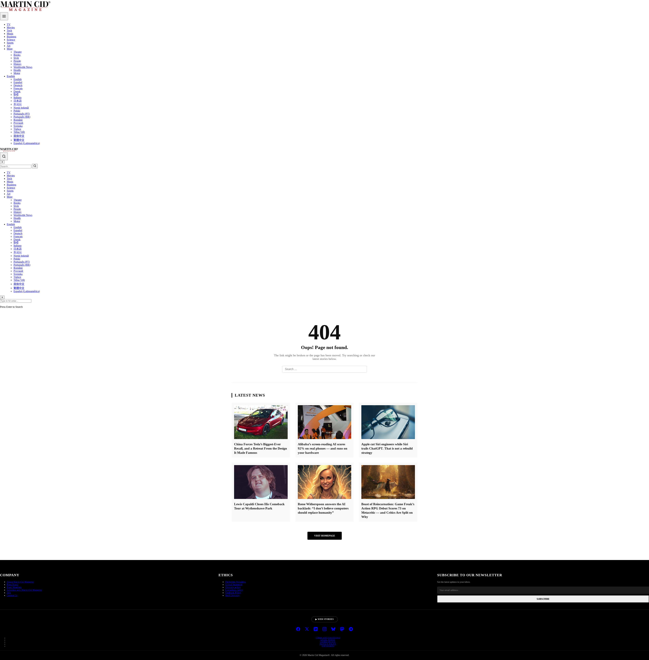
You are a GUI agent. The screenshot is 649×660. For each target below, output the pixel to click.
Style (16, 58)
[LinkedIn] (316, 629)
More (10, 48)
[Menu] (4, 16)
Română (18, 119)
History (17, 64)
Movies (11, 27)
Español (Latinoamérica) (27, 143)
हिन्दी (16, 94)
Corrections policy (234, 590)
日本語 (18, 100)
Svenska (18, 126)
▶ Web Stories (324, 619)
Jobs (9, 592)
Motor (17, 73)
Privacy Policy (328, 644)
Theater (18, 51)
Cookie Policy (328, 642)
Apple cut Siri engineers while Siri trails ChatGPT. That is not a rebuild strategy (387, 448)
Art (8, 45)
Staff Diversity (232, 595)
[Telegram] (351, 629)
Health (17, 70)
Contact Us (12, 595)
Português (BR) (22, 116)
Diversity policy (233, 587)
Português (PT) (22, 113)
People (17, 61)
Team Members (14, 587)
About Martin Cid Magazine (20, 582)
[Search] (4, 156)
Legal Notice (328, 640)
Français (18, 88)
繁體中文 (19, 140)
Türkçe (17, 129)
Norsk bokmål (21, 107)
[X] (307, 629)
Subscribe (543, 599)
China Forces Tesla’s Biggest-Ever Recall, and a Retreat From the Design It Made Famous (260, 448)
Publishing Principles (235, 582)
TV (8, 24)
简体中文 (19, 136)
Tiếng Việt (19, 132)
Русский (18, 122)
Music (10, 33)
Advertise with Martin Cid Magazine (24, 590)
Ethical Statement (233, 584)
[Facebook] (298, 629)
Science (11, 39)
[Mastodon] (342, 629)
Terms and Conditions (328, 638)
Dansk (17, 91)
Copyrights (328, 646)
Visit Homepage (324, 535)
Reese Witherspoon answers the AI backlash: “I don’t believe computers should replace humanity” (323, 508)
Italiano (17, 97)
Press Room (12, 584)
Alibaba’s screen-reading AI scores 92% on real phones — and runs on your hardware (322, 448)
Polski (17, 110)
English (11, 76)
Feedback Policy (233, 592)
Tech (9, 30)
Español (18, 82)
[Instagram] (324, 629)
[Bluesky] (333, 629)
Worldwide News (23, 67)
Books (17, 54)
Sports (10, 42)
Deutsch (18, 85)
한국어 (18, 104)
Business (11, 36)
